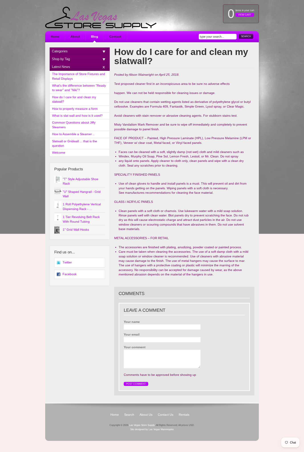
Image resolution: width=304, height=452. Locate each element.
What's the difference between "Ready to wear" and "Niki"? (79, 88)
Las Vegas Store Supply (142, 425)
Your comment (135, 347)
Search (246, 36)
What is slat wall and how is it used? (77, 115)
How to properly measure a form (75, 108)
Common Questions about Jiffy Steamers (73, 125)
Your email (132, 334)
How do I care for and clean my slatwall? (74, 99)
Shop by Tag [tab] (61, 59)
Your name (132, 322)
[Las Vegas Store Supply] (100, 17)
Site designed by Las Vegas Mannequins (152, 429)
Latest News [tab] (61, 67)
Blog (94, 36)
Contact (115, 36)
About (75, 36)
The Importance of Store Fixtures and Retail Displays (78, 76)
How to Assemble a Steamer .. (73, 134)
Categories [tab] (60, 51)
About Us (146, 414)
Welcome (58, 152)
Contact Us (165, 414)
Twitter (67, 262)
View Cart (244, 14)
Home (55, 36)
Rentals (184, 414)
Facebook (70, 274)
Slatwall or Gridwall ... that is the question (74, 143)
